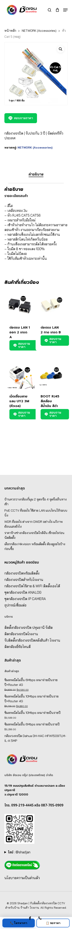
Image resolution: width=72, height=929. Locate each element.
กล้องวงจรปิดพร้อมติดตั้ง (21, 573)
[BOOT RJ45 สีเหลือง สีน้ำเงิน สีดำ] (51, 374)
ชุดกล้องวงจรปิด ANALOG (22, 592)
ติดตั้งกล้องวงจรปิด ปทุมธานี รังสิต (28, 627)
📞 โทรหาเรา (18, 923)
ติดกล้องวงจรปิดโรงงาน (21, 634)
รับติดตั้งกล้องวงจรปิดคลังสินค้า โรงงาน (32, 640)
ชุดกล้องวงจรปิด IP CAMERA (25, 599)
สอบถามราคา (23, 118)
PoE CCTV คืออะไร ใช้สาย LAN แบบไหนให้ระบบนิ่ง (35, 512)
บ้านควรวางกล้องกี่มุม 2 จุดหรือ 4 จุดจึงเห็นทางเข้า (35, 501)
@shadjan (23, 852)
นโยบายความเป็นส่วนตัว (22, 878)
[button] (65, 10)
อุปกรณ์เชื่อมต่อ (15, 605)
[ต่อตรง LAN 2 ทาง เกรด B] (51, 305)
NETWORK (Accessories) (39, 31)
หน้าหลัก (10, 31)
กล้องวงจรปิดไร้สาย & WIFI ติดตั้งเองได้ (32, 586)
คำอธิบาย (36, 174)
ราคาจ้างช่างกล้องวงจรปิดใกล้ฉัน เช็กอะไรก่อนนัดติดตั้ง (34, 535)
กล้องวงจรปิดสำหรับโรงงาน (23, 579)
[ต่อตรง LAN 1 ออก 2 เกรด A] (19, 305)
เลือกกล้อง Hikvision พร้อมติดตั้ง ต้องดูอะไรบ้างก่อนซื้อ (34, 546)
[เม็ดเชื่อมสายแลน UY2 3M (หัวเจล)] (19, 374)
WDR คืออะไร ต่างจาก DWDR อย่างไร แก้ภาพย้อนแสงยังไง (33, 524)
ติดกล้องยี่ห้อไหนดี (17, 647)
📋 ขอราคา (53, 923)
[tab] (36, 174)
